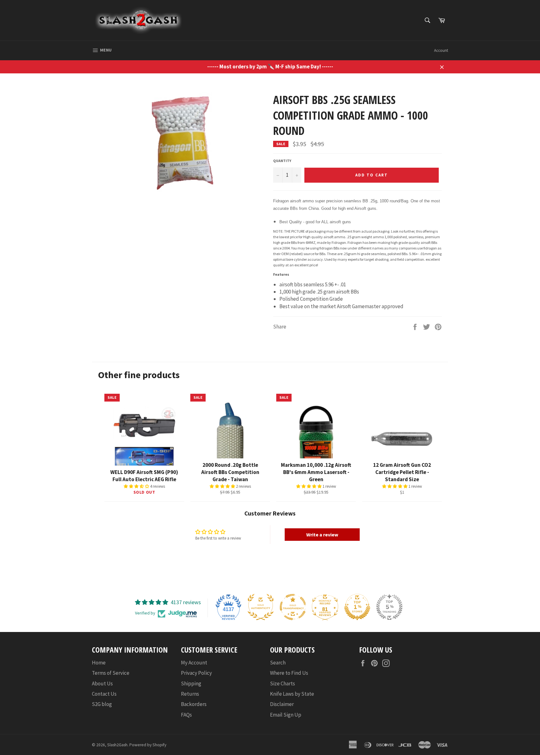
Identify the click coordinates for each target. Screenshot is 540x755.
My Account (194, 662)
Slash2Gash (117, 745)
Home (99, 662)
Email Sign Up (285, 714)
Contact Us (104, 693)
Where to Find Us (289, 672)
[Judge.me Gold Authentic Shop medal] (261, 607)
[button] (137, 486)
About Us (102, 683)
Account (441, 50)
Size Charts (282, 683)
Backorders (194, 704)
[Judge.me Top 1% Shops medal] (357, 607)
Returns (190, 693)
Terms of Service (110, 672)
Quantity (282, 160)
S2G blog (102, 704)
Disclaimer (282, 704)
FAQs (186, 714)
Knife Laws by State (292, 693)
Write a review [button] (322, 534)
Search (278, 662)
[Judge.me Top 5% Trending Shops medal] (389, 607)
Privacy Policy (196, 672)
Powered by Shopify (147, 745)
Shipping (191, 683)
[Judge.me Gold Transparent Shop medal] (293, 607)
